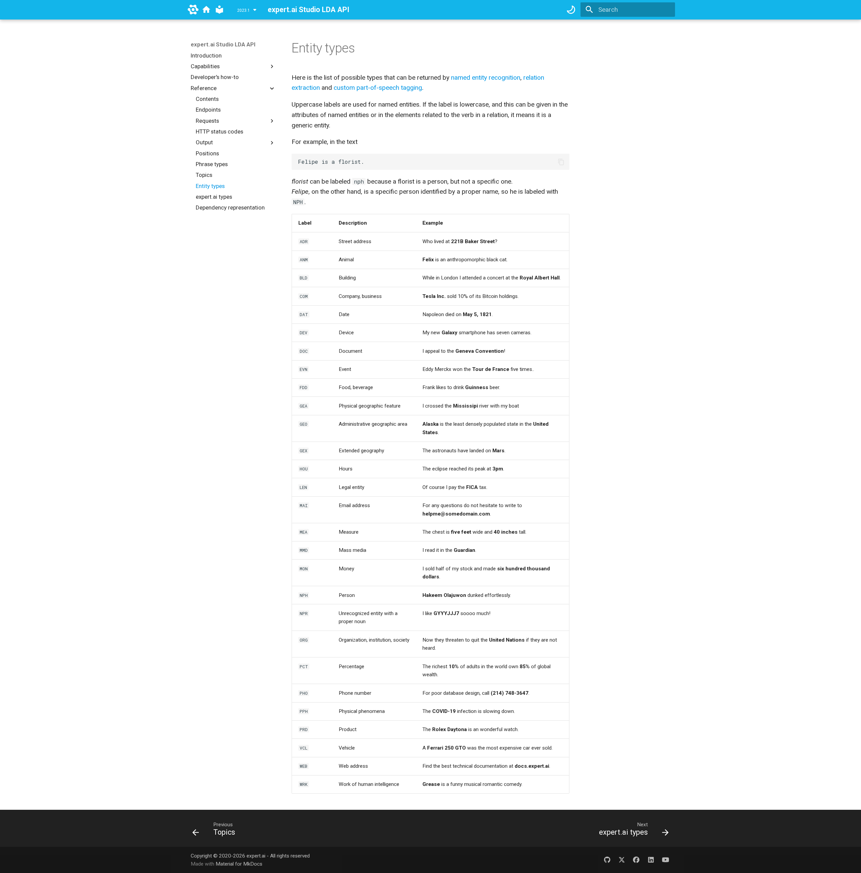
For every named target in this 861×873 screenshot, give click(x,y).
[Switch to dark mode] (571, 10)
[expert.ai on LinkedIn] (650, 859)
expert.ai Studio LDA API (223, 44)
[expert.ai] (193, 10)
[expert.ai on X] (621, 859)
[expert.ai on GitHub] (607, 859)
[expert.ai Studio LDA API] (219, 10)
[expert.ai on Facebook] (636, 859)
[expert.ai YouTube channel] (665, 859)
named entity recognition (485, 77)
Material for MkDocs (239, 864)
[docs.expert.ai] (206, 10)
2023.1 (243, 10)
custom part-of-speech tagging (378, 87)
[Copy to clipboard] (561, 162)
